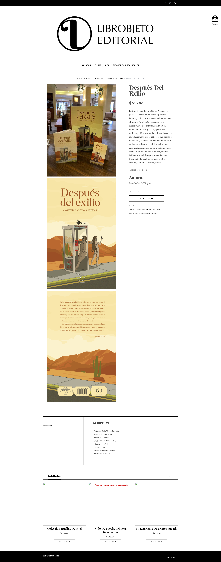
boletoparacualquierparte (141, 213)
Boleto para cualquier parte (108, 78)
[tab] (60, 425)
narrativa (154, 213)
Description (47, 426)
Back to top (171, 557)
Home (79, 78)
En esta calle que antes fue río (156, 528)
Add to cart (146, 198)
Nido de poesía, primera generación (110, 530)
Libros (87, 78)
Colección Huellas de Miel (64, 528)
